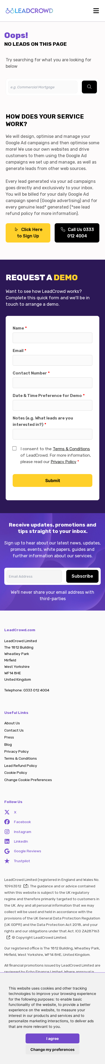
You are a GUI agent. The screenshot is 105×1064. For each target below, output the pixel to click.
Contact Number (30, 373)
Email (18, 350)
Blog (8, 744)
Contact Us (14, 730)
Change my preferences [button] (52, 1049)
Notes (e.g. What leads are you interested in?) (43, 421)
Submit (52, 480)
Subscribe (82, 576)
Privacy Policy (63, 461)
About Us (12, 723)
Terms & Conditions (71, 448)
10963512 (12, 886)
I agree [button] (52, 1038)
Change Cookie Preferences (28, 780)
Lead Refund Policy (20, 765)
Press (9, 737)
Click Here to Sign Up (30, 232)
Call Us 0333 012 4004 (80, 232)
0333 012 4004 (36, 690)
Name (18, 328)
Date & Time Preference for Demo (47, 395)
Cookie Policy (15, 772)
